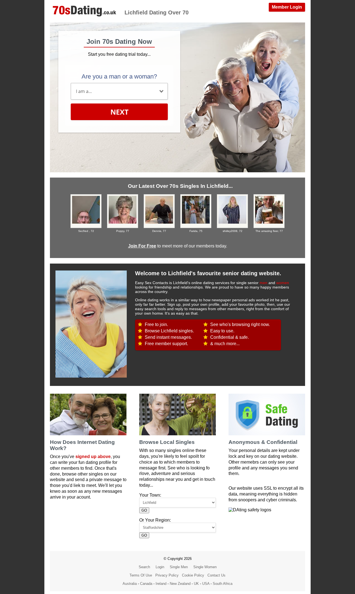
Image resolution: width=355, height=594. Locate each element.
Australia (130, 584)
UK (196, 584)
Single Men (179, 567)
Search (144, 567)
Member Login (287, 7)
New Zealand (180, 584)
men (263, 282)
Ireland (161, 584)
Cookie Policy (193, 575)
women (282, 282)
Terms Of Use (141, 575)
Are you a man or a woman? (119, 76)
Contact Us (216, 575)
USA (205, 584)
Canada (146, 584)
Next (119, 112)
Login (160, 567)
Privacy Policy (167, 575)
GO (144, 510)
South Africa (222, 584)
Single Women (205, 567)
